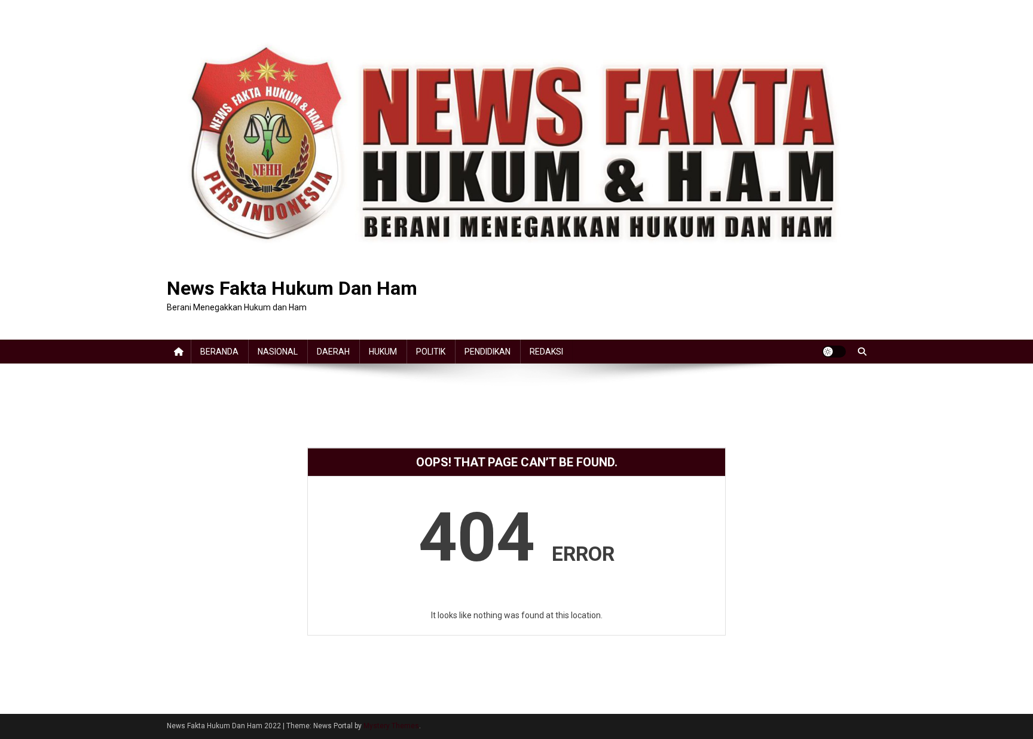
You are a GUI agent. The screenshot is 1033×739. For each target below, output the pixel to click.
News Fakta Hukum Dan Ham (292, 288)
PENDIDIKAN (487, 351)
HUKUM (383, 351)
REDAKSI (546, 351)
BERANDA (219, 351)
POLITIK (430, 351)
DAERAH (333, 351)
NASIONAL (278, 351)
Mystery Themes (391, 726)
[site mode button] (834, 352)
